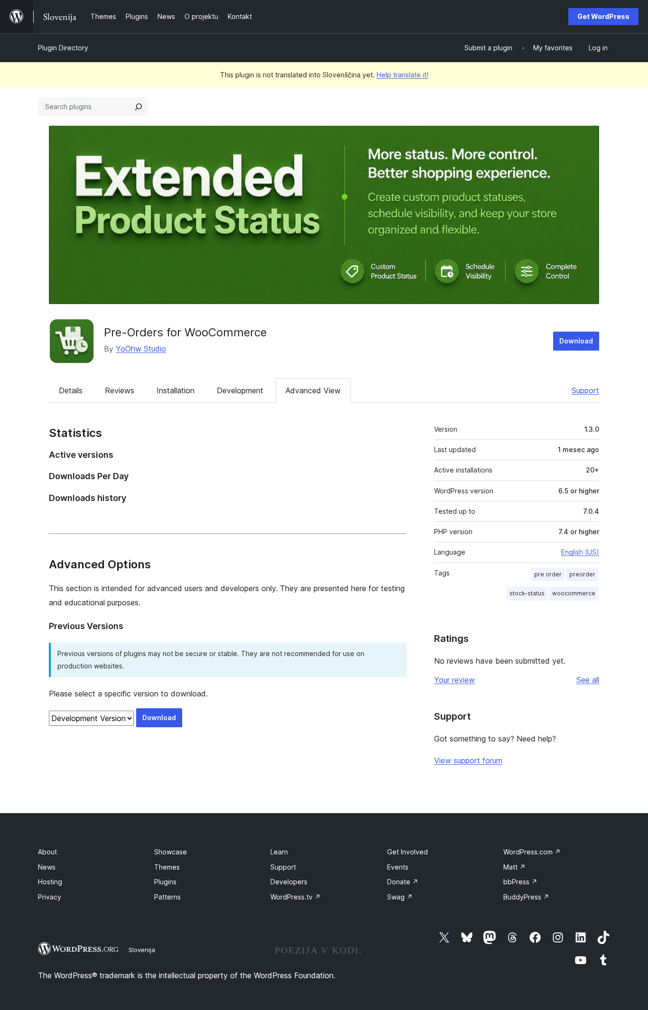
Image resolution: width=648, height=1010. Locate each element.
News (47, 867)
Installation (175, 390)
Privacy (49, 897)
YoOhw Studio (141, 348)
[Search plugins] (138, 106)
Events (397, 867)
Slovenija (142, 950)
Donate (402, 882)
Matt (514, 867)
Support (585, 390)
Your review (454, 680)
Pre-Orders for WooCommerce (185, 332)
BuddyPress (526, 897)
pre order (548, 574)
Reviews (119, 390)
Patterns (167, 897)
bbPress (520, 882)
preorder (582, 574)
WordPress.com (532, 852)
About (47, 852)
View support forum (468, 760)
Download (576, 341)
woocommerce (573, 593)
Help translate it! (402, 75)
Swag (400, 897)
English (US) (580, 552)
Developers (288, 882)
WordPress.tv (295, 897)
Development (240, 390)
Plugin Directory (63, 48)
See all (587, 680)
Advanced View (313, 390)
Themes (167, 867)
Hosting (50, 882)
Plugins (165, 882)
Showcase (170, 852)
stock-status (527, 593)
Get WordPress (603, 16)
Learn (279, 852)
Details (71, 390)
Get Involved (407, 852)
